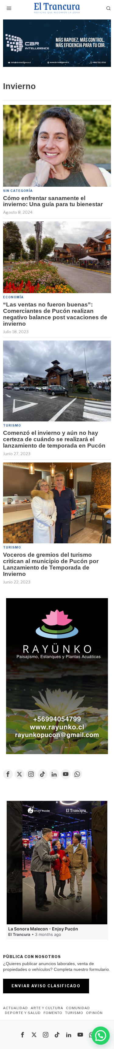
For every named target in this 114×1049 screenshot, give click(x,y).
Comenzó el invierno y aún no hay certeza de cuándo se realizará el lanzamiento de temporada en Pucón (54, 439)
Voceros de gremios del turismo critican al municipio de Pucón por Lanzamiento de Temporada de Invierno (50, 564)
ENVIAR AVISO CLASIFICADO (46, 986)
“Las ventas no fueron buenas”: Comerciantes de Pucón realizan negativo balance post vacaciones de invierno (55, 314)
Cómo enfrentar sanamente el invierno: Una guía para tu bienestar (53, 201)
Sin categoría (18, 190)
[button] (57, 43)
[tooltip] (8, 774)
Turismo (12, 425)
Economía (13, 297)
